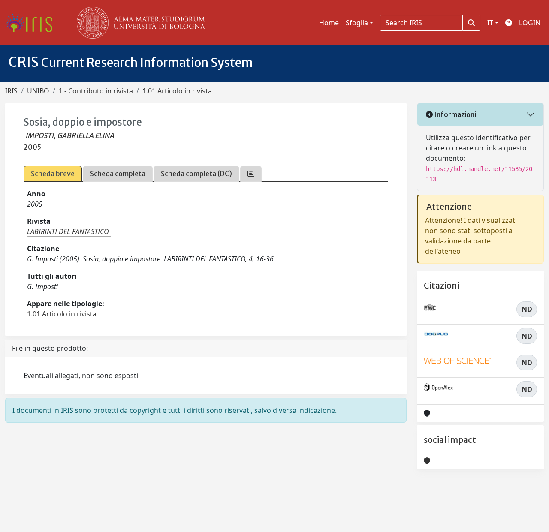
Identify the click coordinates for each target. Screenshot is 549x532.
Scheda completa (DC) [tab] (196, 173)
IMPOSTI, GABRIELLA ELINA (69, 135)
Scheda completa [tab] (117, 173)
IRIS (11, 91)
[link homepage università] (139, 22)
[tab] (251, 174)
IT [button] (490, 22)
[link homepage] (32, 22)
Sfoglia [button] (357, 22)
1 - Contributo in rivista (96, 91)
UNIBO (38, 91)
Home (329, 22)
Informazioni (454, 114)
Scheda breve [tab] (53, 173)
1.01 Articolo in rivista (177, 91)
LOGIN (529, 22)
